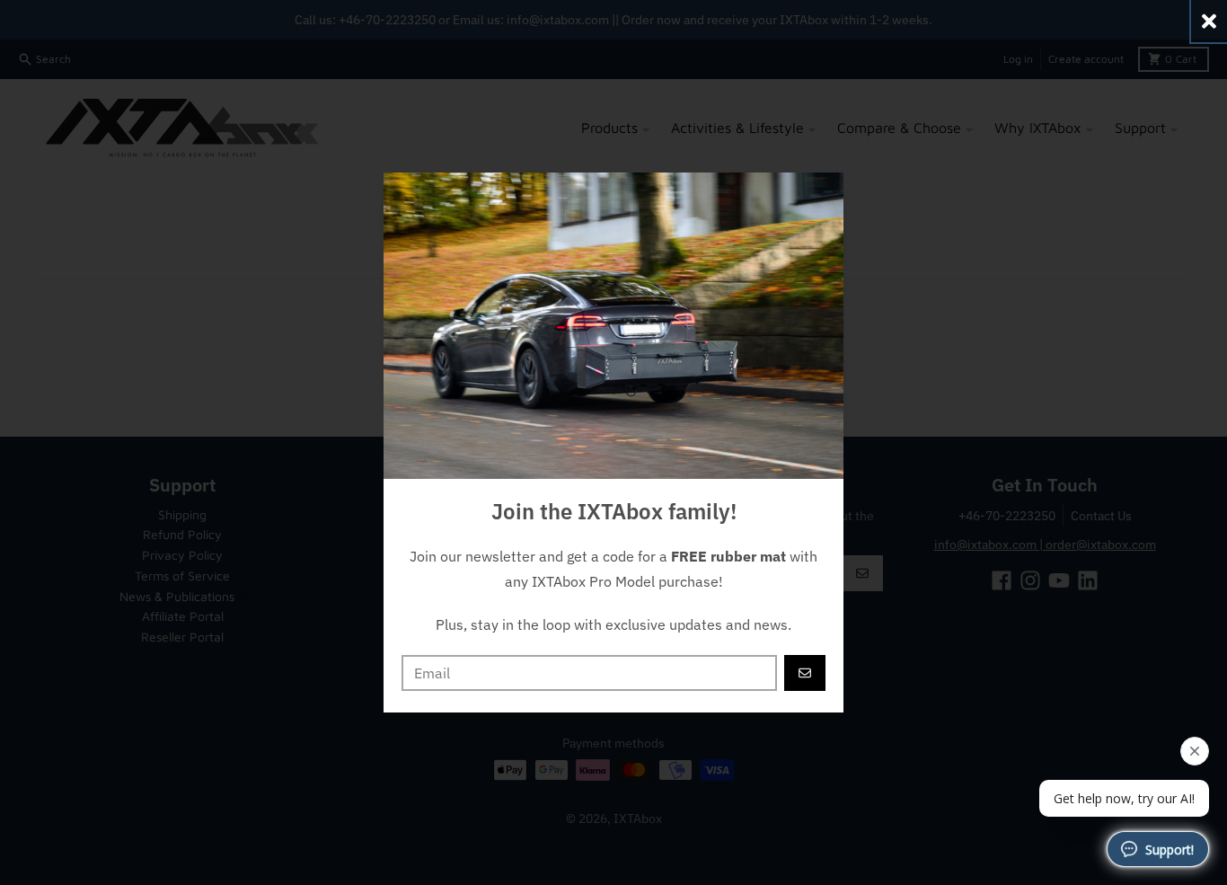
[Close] (1209, 21)
